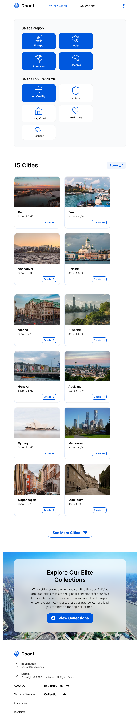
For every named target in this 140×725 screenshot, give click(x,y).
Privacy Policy (22, 703)
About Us (19, 685)
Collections (87, 5)
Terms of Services (24, 694)
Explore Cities (57, 5)
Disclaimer (20, 711)
